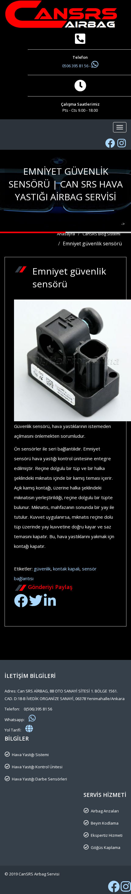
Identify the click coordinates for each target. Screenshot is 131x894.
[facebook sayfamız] (114, 889)
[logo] (65, 14)
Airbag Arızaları (105, 811)
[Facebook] (21, 604)
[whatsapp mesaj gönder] (32, 718)
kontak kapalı (66, 569)
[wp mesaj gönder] (94, 64)
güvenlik (42, 569)
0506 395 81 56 (75, 65)
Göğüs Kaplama (105, 847)
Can (80, 559)
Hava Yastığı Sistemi (30, 754)
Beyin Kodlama (105, 823)
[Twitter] (36, 604)
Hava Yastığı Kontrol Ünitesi (37, 767)
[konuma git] (29, 728)
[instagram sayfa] (121, 143)
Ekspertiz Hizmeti (106, 835)
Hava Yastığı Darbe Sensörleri (39, 779)
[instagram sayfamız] (126, 889)
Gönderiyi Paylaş (50, 587)
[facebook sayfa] (110, 143)
